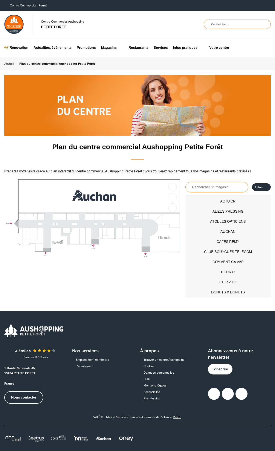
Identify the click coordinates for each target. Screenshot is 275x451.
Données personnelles (159, 372)
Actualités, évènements (53, 47)
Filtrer (259, 187)
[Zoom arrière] (172, 197)
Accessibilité (152, 392)
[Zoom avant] (172, 187)
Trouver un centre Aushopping (164, 359)
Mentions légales (155, 385)
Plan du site (151, 398)
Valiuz (177, 417)
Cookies (149, 366)
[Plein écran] (172, 207)
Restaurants (138, 47)
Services (161, 47)
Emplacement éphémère (92, 359)
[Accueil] (14, 24)
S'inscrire (220, 369)
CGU (147, 379)
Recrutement (84, 366)
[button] (120, 47)
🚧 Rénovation (16, 47)
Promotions (86, 47)
